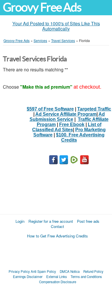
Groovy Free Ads (42, 7)
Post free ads (88, 221)
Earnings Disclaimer (28, 276)
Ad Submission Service (67, 117)
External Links (56, 276)
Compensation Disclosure (57, 281)
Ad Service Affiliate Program (65, 114)
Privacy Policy (19, 271)
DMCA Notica (70, 271)
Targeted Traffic (94, 108)
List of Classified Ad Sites (66, 127)
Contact (57, 226)
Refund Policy (93, 271)
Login (20, 221)
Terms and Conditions (86, 276)
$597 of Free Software (50, 108)
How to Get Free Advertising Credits (57, 236)
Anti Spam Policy (43, 271)
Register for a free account (50, 221)
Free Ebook (71, 124)
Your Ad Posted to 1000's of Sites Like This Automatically (56, 26)
